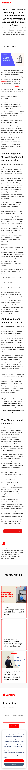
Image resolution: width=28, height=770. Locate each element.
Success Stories (21, 9)
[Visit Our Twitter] (9, 703)
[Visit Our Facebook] (3, 703)
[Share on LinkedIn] (10, 46)
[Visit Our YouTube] (15, 703)
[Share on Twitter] (13, 46)
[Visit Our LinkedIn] (6, 703)
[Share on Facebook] (15, 46)
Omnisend (4, 81)
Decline (14, 764)
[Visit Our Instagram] (12, 703)
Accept (14, 760)
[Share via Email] (7, 46)
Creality (17, 86)
